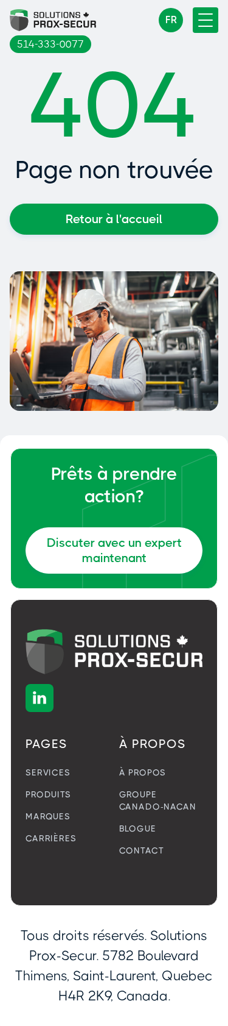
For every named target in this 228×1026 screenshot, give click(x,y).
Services (48, 772)
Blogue (137, 828)
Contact (141, 850)
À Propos (143, 772)
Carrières (51, 838)
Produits (48, 794)
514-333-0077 (50, 44)
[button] (171, 20)
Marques (48, 816)
